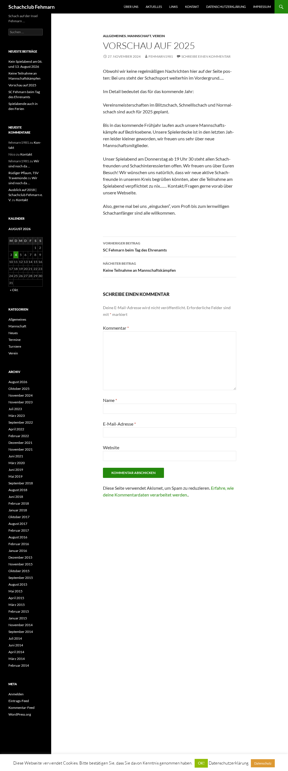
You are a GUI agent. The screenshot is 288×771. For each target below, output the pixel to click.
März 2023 (16, 415)
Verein (158, 36)
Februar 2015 (18, 611)
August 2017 (17, 524)
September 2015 (20, 578)
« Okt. (14, 290)
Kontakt (192, 6)
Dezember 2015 (20, 557)
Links (173, 6)
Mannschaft (139, 36)
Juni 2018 (15, 496)
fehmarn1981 (160, 56)
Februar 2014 (18, 665)
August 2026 (17, 382)
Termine (14, 340)
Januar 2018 (17, 510)
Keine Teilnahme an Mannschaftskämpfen (139, 267)
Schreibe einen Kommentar (206, 56)
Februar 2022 (18, 436)
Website (111, 447)
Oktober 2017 (19, 517)
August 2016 (17, 537)
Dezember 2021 (20, 442)
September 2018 (20, 483)
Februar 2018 (18, 503)
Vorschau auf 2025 (22, 85)
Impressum (262, 6)
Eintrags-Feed (18, 701)
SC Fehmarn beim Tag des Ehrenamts (135, 246)
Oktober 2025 (19, 388)
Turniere (14, 346)
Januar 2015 (17, 618)
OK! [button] (201, 763)
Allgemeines (114, 36)
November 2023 (20, 402)
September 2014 (20, 632)
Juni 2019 (15, 469)
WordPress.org (19, 714)
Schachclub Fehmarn (31, 7)
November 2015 (20, 564)
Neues (13, 333)
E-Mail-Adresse (119, 423)
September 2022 (20, 422)
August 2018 (17, 490)
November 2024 (20, 395)
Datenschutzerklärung (226, 6)
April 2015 (16, 598)
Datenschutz (262, 763)
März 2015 (16, 605)
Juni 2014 (15, 645)
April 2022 (16, 429)
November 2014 (20, 625)
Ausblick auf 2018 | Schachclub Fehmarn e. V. (25, 195)
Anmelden (16, 694)
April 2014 (16, 652)
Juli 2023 (15, 409)
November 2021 (20, 449)
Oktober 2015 (19, 571)
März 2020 (16, 463)
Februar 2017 (18, 530)
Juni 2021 (15, 456)
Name (110, 400)
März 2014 (16, 659)
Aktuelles (154, 6)
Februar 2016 (18, 544)
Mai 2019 (15, 476)
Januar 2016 (17, 551)
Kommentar (116, 328)
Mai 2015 (15, 591)
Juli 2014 (15, 638)
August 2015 (17, 584)
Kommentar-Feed (21, 707)
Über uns (131, 6)
